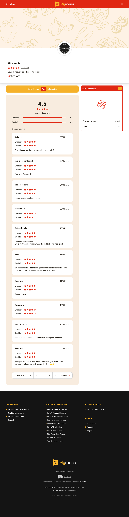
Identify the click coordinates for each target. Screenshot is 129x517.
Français (90, 427)
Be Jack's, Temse (54, 438)
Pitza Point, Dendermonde (57, 417)
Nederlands (91, 424)
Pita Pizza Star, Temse (56, 434)
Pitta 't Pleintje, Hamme (56, 413)
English (89, 431)
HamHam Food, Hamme (56, 420)
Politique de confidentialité (18, 409)
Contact (11, 420)
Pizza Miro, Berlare (54, 427)
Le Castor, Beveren (54, 431)
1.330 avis (25, 68)
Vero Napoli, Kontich (55, 441)
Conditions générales (16, 413)
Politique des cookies (16, 417)
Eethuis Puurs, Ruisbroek (57, 409)
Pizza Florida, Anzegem (56, 424)
